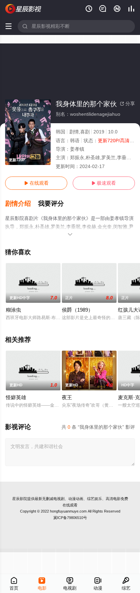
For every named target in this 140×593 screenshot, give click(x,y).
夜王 (67, 397)
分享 (127, 103)
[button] (21, 203)
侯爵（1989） (77, 310)
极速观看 (103, 183)
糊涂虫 (13, 310)
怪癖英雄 (16, 397)
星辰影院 (19, 499)
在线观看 (36, 183)
